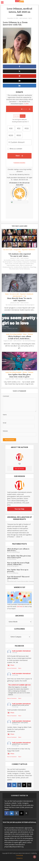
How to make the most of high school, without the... (18, 563)
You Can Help (19, 509)
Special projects (17, 296)
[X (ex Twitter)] (29, 785)
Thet (10, 269)
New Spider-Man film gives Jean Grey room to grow (19, 375)
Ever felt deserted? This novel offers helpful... (18, 577)
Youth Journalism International (16, 305)
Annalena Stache (18, 267)
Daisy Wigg (33, 267)
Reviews (30, 334)
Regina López (30, 263)
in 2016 (26, 104)
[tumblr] (19, 785)
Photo (12, 665)
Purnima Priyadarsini (30, 260)
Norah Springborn (8, 262)
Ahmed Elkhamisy (13, 573)
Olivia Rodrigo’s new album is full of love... (18, 549)
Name (5, 414)
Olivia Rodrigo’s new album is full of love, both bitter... (19, 337)
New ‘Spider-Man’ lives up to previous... (17, 570)
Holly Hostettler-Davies (13, 265)
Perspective (17, 249)
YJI (31, 18)
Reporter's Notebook (28, 249)
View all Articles (19, 469)
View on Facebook (11, 668)
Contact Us (19, 858)
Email (4, 423)
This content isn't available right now (19, 685)
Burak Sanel (15, 269)
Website (5, 431)
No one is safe (7, 249)
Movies (25, 372)
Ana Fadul (15, 263)
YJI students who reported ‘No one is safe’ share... (19, 255)
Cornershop (19, 855)
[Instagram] (24, 785)
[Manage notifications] (34, 856)
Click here (20, 606)
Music (25, 334)
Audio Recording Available (14, 334)
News (7, 294)
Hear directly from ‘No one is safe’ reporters (19, 299)
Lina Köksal (33, 262)
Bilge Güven (22, 263)
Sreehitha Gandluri (11, 260)
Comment (6, 396)
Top (19, 251)
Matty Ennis (26, 267)
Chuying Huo (25, 262)
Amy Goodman (17, 262)
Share (19, 668)
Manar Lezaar (8, 263)
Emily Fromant (20, 260)
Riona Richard (30, 379)
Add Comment (23, 18)
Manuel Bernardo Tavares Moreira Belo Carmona (20, 581)
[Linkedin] (14, 785)
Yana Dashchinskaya (29, 340)
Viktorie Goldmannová (26, 265)
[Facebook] (9, 785)
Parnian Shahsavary (24, 269)
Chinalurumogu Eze (8, 267)
